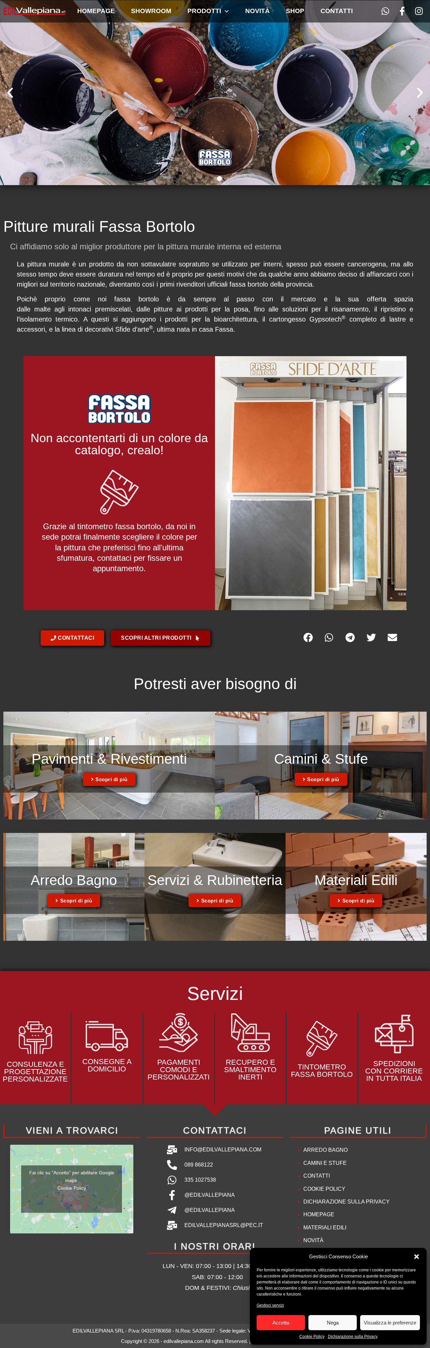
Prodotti (204, 10)
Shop (295, 10)
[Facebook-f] (402, 11)
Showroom (151, 10)
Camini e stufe (325, 1163)
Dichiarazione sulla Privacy (353, 1336)
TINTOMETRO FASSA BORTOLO (322, 1071)
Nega (333, 1322)
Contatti (336, 10)
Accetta (280, 1322)
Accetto (72, 1202)
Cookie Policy (312, 1336)
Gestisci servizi (270, 1305)
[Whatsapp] (385, 11)
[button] (416, 1256)
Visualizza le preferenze (390, 1322)
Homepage (96, 10)
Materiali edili (324, 1227)
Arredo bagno (325, 1150)
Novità (257, 10)
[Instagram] (419, 11)
